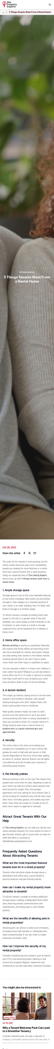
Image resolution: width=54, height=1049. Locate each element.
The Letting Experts (37, 575)
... (3, 12)
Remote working (10, 645)
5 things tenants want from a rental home (30, 12)
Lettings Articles (27, 272)
